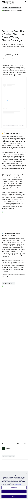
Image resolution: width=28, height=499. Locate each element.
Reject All (14, 491)
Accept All (14, 496)
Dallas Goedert (21, 67)
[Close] (26, 473)
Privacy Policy (17, 484)
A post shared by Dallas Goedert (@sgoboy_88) (14, 125)
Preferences (14, 487)
